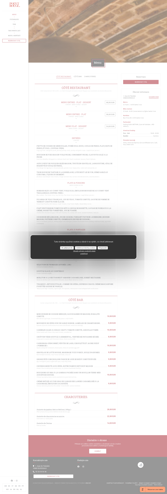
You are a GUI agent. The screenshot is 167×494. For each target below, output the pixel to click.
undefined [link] (84, 253)
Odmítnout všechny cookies (85, 248)
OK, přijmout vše (66, 248)
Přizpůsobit (103, 248)
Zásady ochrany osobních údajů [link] (84, 251)
